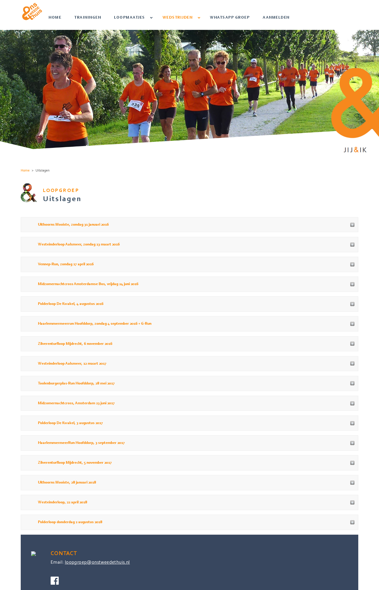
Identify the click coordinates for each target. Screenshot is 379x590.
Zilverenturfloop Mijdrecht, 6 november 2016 (75, 344)
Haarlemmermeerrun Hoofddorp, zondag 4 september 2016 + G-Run (94, 324)
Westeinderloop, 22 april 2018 (62, 502)
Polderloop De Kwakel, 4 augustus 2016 (70, 304)
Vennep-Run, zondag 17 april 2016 (66, 264)
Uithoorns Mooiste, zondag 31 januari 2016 (73, 225)
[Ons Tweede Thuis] (32, 11)
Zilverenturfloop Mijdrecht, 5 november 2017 (75, 463)
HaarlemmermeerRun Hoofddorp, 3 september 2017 (81, 443)
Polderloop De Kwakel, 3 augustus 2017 (70, 423)
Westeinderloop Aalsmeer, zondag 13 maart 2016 (79, 244)
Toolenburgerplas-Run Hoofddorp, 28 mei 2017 (76, 383)
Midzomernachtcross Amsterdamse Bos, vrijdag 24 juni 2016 (88, 284)
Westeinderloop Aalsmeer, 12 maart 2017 (72, 364)
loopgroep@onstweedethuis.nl (97, 562)
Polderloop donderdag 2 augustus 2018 (70, 522)
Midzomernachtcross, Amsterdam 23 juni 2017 (76, 403)
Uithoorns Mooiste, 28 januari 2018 (67, 482)
